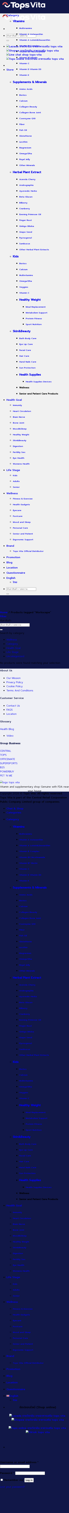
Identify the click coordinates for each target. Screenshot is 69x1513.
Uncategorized (15, 656)
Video (9, 736)
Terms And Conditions (19, 690)
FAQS (9, 710)
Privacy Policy (14, 682)
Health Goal (13, 648)
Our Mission (13, 678)
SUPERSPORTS (8, 763)
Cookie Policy (14, 686)
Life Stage (12, 652)
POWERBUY (7, 772)
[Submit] (7, 40)
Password (7, 1473)
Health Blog (7, 729)
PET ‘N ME (6, 776)
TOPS (3, 755)
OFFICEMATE (7, 759)
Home (4, 612)
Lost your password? (12, 1487)
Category (12, 644)
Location (11, 714)
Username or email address (19, 1462)
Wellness (11, 640)
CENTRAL (5, 751)
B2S (2, 767)
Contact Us (13, 706)
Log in (29, 1480)
